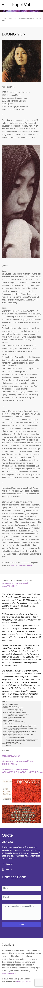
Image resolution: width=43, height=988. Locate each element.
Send (21, 925)
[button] (3, 4)
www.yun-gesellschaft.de (21, 565)
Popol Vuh (21, 4)
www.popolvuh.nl (9, 973)
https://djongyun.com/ (11, 756)
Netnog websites (23, 982)
